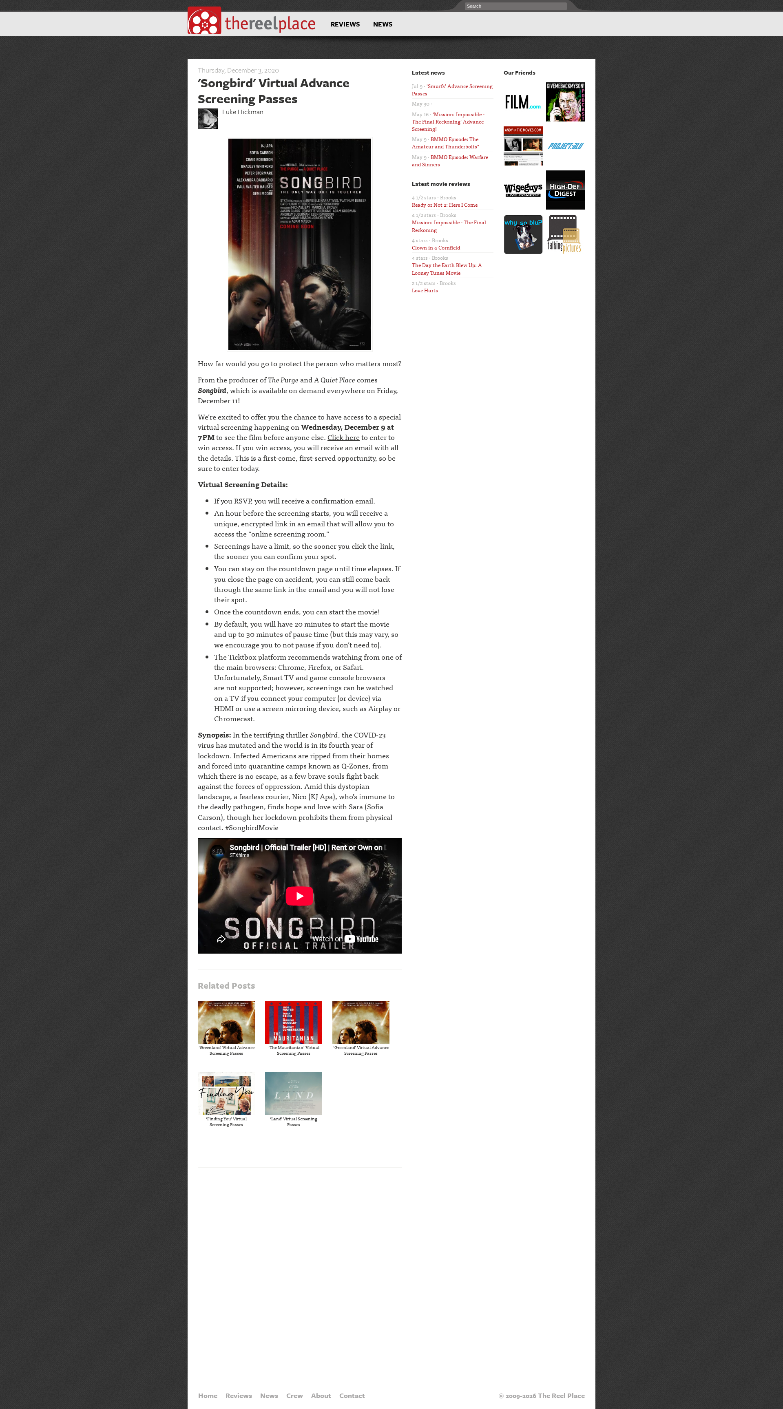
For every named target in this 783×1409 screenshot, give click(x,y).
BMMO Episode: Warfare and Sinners (450, 160)
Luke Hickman (242, 111)
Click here (343, 437)
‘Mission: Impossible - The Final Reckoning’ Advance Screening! (448, 121)
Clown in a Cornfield (436, 247)
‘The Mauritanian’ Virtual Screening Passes (293, 1049)
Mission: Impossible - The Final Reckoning (449, 226)
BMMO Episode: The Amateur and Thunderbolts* (445, 142)
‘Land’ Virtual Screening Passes (293, 1121)
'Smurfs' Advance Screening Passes (452, 89)
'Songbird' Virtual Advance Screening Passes (273, 90)
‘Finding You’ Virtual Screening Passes (226, 1121)
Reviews (345, 24)
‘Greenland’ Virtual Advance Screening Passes (226, 1049)
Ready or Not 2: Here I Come (445, 204)
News (383, 24)
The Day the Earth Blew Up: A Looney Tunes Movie (447, 268)
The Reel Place (252, 20)
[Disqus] (300, 1276)
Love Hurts (425, 290)
